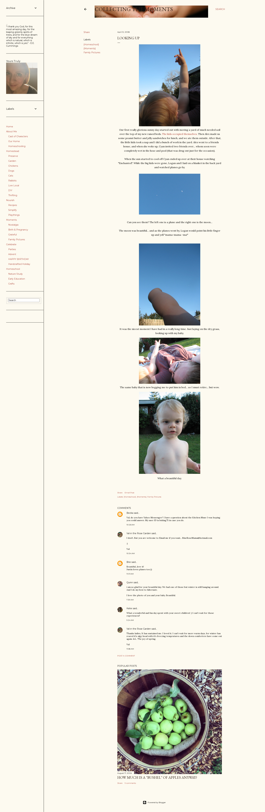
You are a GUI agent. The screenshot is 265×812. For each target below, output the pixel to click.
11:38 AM (130, 649)
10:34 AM (131, 553)
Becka (130, 513)
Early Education (16, 278)
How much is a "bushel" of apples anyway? (157, 777)
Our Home (14, 141)
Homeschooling (16, 146)
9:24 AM (130, 620)
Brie (129, 562)
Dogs (11, 170)
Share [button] (87, 32)
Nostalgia (13, 224)
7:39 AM (130, 600)
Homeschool (13, 269)
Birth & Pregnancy (18, 229)
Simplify (12, 210)
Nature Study (15, 274)
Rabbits (12, 180)
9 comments (130, 783)
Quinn (130, 582)
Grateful (12, 234)
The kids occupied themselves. (180, 133)
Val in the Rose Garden (139, 533)
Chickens (13, 165)
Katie (129, 608)
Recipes (12, 205)
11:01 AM (130, 574)
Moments (11, 219)
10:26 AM (130, 525)
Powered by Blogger (157, 802)
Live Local (13, 185)
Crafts (11, 283)
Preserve (13, 156)
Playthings (14, 215)
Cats (10, 175)
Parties (12, 249)
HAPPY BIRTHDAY (18, 259)
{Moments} (90, 48)
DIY (10, 190)
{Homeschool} (91, 44)
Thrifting (12, 195)
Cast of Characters (18, 136)
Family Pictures (92, 52)
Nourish (10, 200)
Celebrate (11, 244)
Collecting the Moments (134, 9)
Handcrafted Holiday (19, 264)
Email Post (129, 492)
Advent (12, 254)
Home (9, 126)
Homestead (12, 151)
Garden (12, 161)
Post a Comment (126, 656)
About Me (11, 131)
